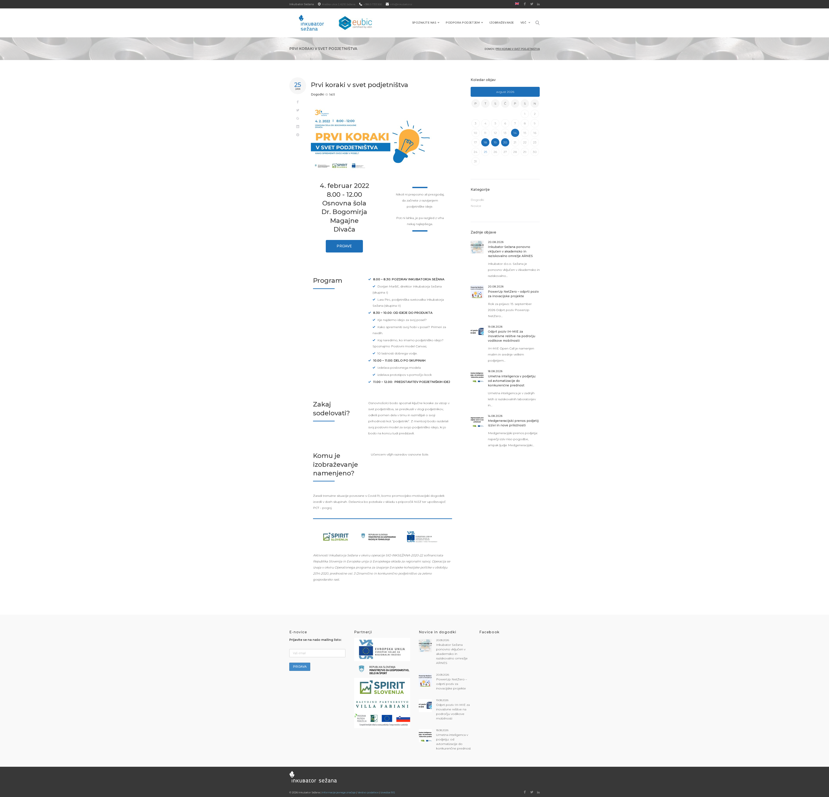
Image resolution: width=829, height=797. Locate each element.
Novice (476, 206)
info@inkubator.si (401, 4)
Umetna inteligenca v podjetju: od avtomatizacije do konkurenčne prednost (512, 380)
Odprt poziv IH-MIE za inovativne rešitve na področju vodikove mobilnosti (511, 336)
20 (505, 142)
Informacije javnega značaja (339, 792)
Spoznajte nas (424, 22)
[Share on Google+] (297, 118)
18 (485, 142)
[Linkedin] (538, 4)
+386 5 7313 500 (373, 4)
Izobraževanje (501, 22)
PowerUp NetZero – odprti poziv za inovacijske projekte (451, 683)
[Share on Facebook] (297, 102)
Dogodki (317, 94)
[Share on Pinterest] (297, 135)
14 (515, 133)
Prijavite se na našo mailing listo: (315, 640)
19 (495, 142)
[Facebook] (524, 4)
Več (523, 22)
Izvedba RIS (388, 792)
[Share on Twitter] (297, 110)
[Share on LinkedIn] (297, 127)
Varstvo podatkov (368, 792)
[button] (344, 246)
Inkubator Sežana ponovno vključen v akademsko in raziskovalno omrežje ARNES (510, 251)
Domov (489, 49)
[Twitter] (531, 4)
